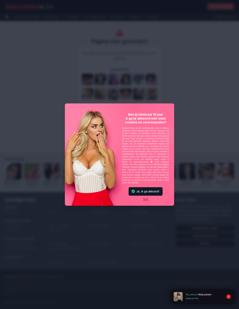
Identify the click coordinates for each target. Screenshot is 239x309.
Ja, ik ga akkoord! (147, 191)
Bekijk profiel (192, 298)
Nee (145, 199)
